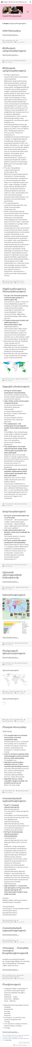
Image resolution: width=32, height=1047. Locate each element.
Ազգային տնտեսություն (16, 386)
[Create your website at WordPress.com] (16, 2)
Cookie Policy (8, 1040)
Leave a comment (20, 42)
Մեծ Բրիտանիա (11, 30)
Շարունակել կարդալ (9, 35)
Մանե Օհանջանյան (12, 16)
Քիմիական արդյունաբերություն (14, 49)
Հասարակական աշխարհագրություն (14, 799)
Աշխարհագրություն (7, 42)
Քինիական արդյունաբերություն (14, 69)
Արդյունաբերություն (14, 511)
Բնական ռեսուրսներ (14, 727)
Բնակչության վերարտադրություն (13, 652)
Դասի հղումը (7, 731)
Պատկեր (6, 691)
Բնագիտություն (11, 984)
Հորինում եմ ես (19, 281)
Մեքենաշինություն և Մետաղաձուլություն (14, 290)
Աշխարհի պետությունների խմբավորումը (12, 575)
